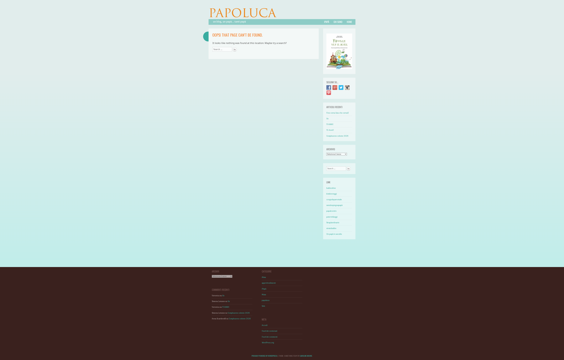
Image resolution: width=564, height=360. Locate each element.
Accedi (264, 325)
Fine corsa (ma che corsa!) (337, 113)
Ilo (327, 119)
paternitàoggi (332, 217)
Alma (264, 277)
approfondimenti (269, 283)
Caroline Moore (306, 356)
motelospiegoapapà (334, 205)
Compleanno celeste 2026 (337, 136)
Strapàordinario (332, 222)
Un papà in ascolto (334, 234)
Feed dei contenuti (269, 331)
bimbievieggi (331, 194)
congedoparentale (334, 199)
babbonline (331, 188)
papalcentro (331, 211)
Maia (264, 294)
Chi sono (338, 22)
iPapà (326, 22)
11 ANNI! (329, 124)
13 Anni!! (330, 130)
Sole (263, 306)
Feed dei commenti (269, 337)
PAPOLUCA (242, 13)
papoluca (265, 300)
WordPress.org (268, 342)
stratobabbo (331, 228)
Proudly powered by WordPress (264, 356)
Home (349, 22)
